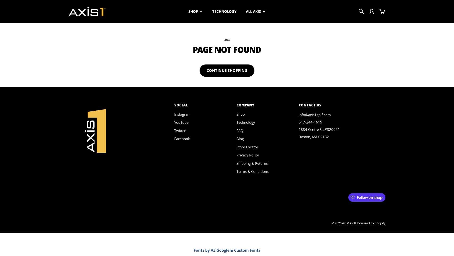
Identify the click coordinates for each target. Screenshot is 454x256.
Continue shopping (227, 70)
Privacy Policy (247, 155)
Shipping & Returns (252, 163)
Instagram (182, 114)
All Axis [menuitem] (253, 11)
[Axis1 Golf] (87, 11)
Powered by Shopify (371, 223)
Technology (245, 122)
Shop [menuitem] (193, 11)
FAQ (239, 130)
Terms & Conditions (252, 171)
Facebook (182, 138)
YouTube (181, 122)
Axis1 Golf (349, 223)
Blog (240, 138)
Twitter (180, 130)
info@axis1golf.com (315, 114)
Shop (240, 114)
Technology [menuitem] (224, 11)
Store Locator (247, 147)
